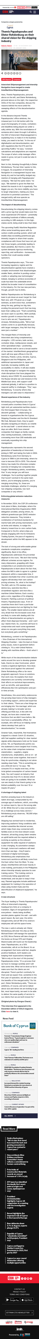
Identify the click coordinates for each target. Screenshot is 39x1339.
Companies (16, 79)
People (15, 1033)
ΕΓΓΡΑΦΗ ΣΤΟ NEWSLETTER (18, 1313)
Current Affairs (18, 1104)
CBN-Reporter (6, 79)
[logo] (8, 12)
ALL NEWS (8, 1116)
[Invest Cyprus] (10, 27)
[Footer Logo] (14, 1278)
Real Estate (16, 1081)
